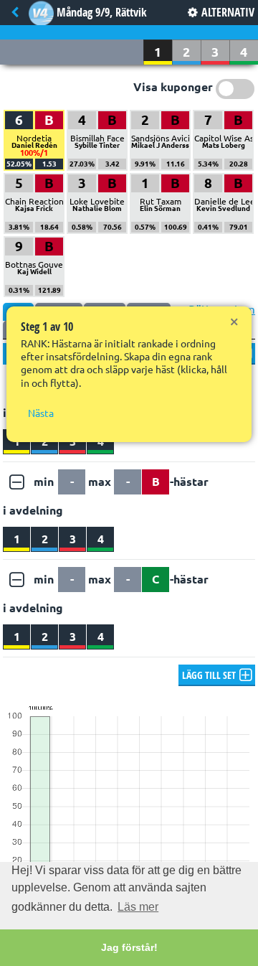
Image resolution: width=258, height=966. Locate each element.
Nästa (41, 413)
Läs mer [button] (138, 907)
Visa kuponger (173, 86)
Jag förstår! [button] (129, 947)
